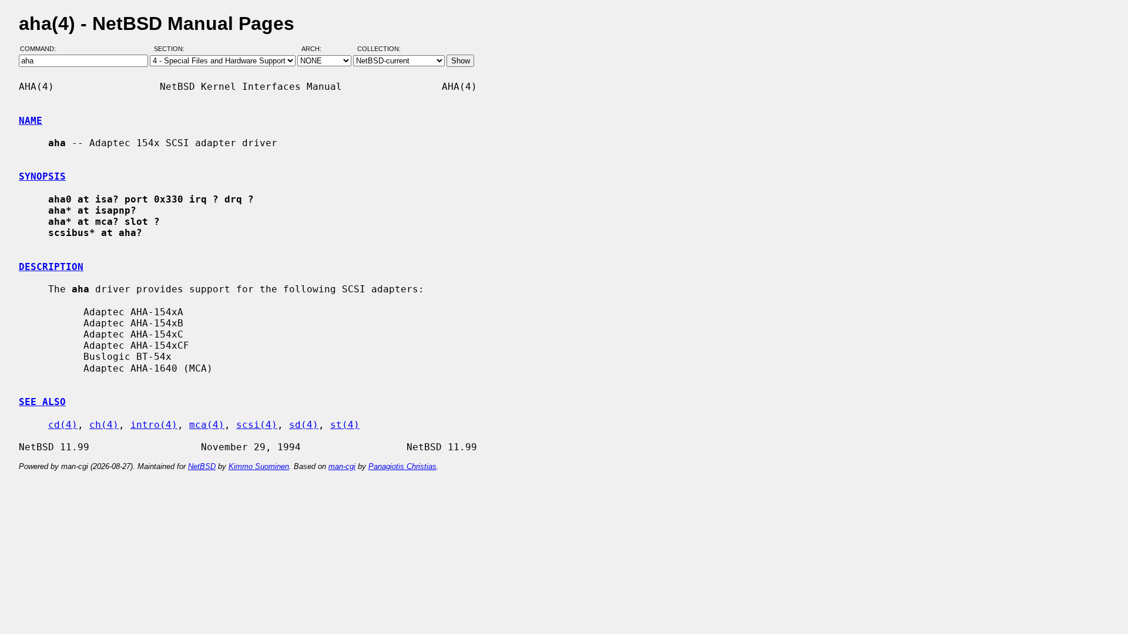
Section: (172, 48)
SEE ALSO (42, 401)
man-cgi (341, 466)
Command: (41, 48)
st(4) (345, 424)
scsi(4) (256, 424)
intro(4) (153, 424)
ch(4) (104, 424)
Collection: (379, 48)
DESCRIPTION (51, 266)
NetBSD (202, 466)
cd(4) (63, 424)
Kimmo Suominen (259, 466)
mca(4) (206, 424)
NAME (30, 120)
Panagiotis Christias (402, 466)
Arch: (316, 48)
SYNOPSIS (42, 176)
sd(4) (303, 424)
